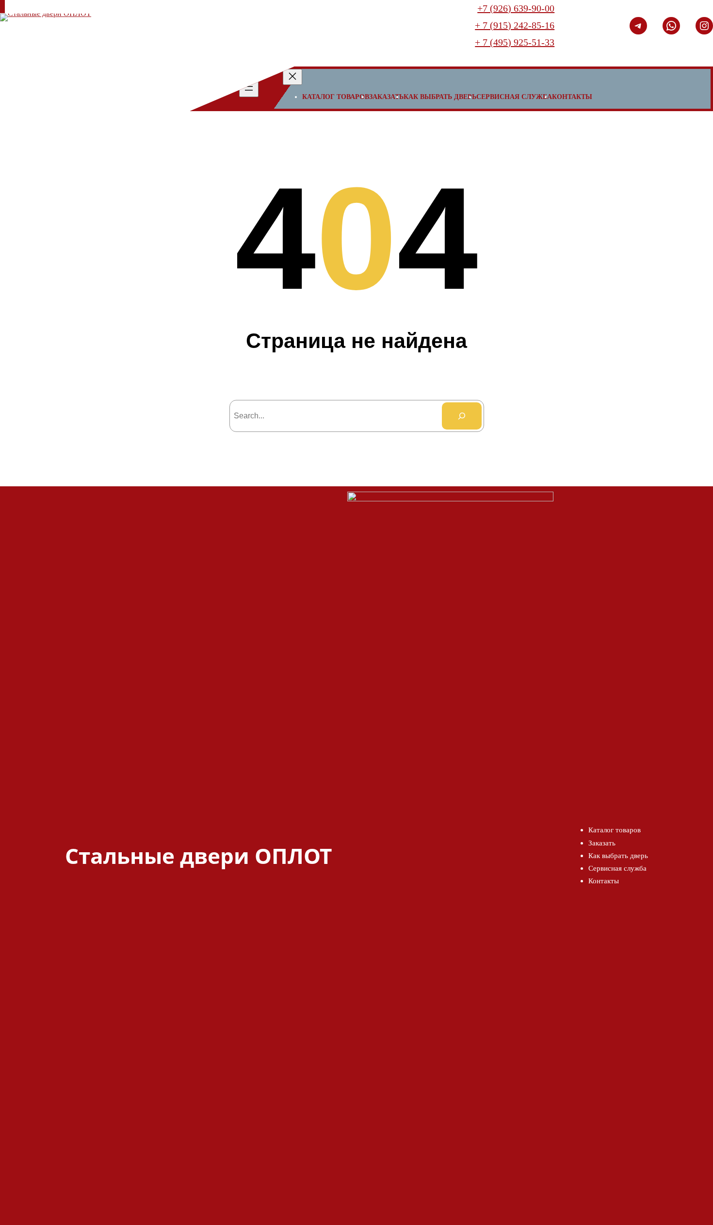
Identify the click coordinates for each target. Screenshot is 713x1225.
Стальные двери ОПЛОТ (198, 855)
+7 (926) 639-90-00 (515, 8)
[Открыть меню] (249, 89)
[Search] (462, 416)
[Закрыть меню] (292, 77)
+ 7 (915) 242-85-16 (514, 25)
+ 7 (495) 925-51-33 (514, 42)
